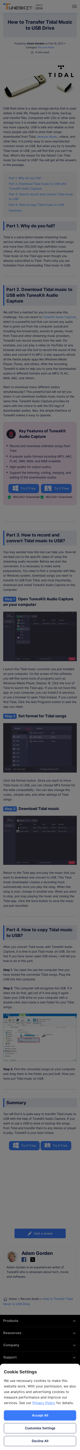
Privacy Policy (43, 1403)
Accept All (40, 1415)
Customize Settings (40, 1428)
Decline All (40, 1441)
